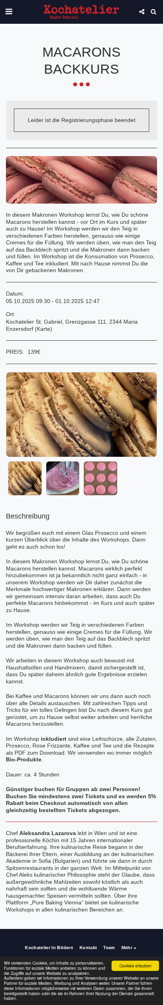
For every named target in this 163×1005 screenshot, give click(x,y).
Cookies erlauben (135, 966)
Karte (43, 329)
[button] (8, 11)
